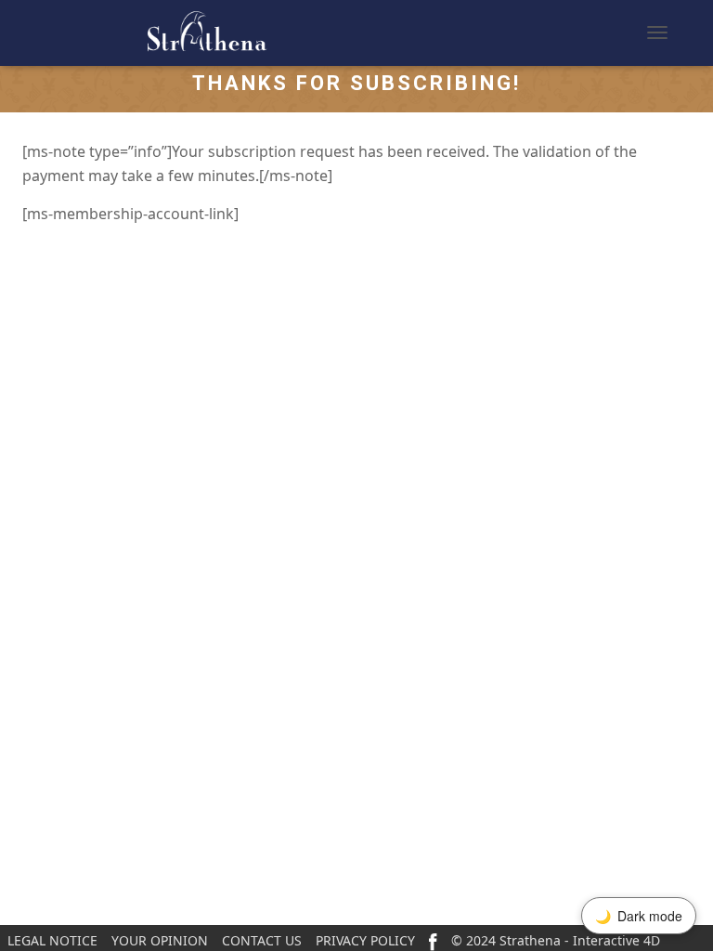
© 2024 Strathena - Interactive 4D (555, 940)
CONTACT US (262, 940)
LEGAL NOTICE (52, 940)
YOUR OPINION (159, 940)
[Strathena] (153, 32)
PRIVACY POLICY (365, 940)
